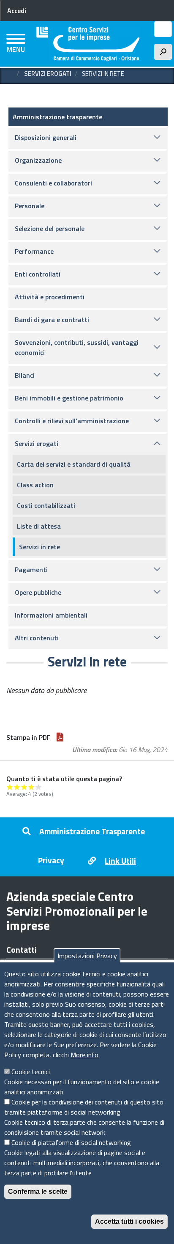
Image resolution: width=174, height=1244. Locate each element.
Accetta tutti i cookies (129, 1221)
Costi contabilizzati (46, 505)
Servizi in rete (39, 547)
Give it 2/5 (17, 787)
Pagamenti (31, 569)
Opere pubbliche (38, 592)
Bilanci (25, 375)
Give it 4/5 (31, 787)
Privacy (51, 860)
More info (84, 1055)
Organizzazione (38, 160)
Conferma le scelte (38, 1191)
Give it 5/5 (38, 787)
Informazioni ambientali (51, 615)
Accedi (16, 10)
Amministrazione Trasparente (92, 831)
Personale (29, 206)
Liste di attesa (39, 526)
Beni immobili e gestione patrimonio (69, 398)
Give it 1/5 (10, 787)
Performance (34, 251)
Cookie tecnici (30, 1072)
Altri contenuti (37, 638)
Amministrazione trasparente (57, 117)
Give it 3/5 (24, 787)
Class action (35, 485)
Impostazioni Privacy (87, 956)
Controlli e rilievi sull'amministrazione (72, 421)
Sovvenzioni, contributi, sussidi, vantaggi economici (77, 347)
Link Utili (120, 860)
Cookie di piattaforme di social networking (71, 1142)
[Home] (88, 44)
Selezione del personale (49, 228)
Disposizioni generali (45, 137)
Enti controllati (37, 274)
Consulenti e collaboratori (53, 183)
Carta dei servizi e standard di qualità (73, 464)
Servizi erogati (47, 73)
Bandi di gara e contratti (52, 319)
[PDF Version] (60, 737)
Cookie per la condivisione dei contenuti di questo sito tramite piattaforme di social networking (83, 1107)
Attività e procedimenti (49, 297)
